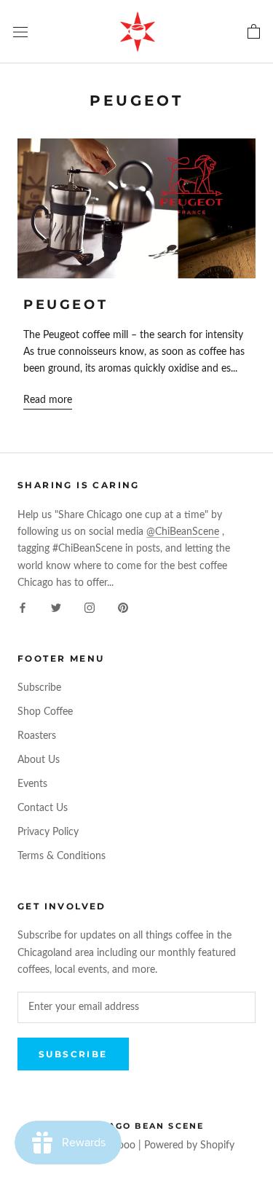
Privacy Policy (48, 832)
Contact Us (42, 808)
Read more (47, 400)
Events (32, 784)
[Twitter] (56, 608)
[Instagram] (89, 608)
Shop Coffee (45, 712)
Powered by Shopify (189, 1145)
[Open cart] (254, 32)
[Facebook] (22, 608)
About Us (38, 760)
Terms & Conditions (61, 856)
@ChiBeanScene (182, 532)
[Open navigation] (20, 31)
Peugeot (65, 305)
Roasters (36, 736)
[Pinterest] (123, 608)
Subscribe (39, 688)
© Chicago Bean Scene (137, 1126)
